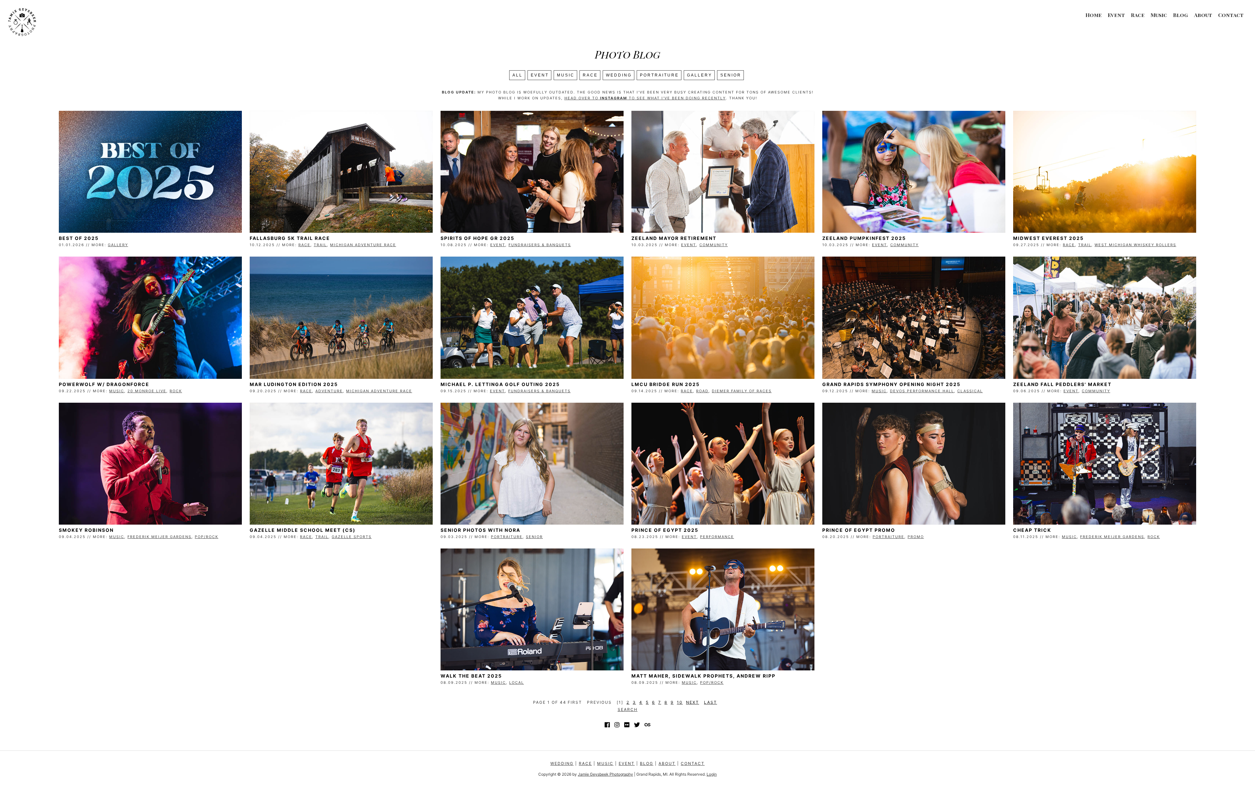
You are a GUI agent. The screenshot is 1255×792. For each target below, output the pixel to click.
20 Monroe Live (146, 391)
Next (692, 702)
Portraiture (659, 75)
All (517, 75)
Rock (176, 391)
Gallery (699, 75)
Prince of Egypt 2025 (664, 530)
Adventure (329, 391)
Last (710, 702)
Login (712, 774)
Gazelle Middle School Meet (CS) (303, 530)
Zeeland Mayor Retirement (673, 238)
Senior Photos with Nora (480, 530)
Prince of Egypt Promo (858, 530)
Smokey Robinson (86, 530)
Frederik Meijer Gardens (159, 536)
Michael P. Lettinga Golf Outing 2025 (500, 384)
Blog (1180, 14)
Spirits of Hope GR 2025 (477, 238)
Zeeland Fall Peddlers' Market (1062, 384)
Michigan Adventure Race (363, 245)
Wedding (619, 75)
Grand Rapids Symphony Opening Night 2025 (891, 384)
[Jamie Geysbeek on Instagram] (617, 725)
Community (713, 245)
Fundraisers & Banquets (540, 245)
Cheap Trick (1032, 530)
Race (1138, 14)
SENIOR (730, 75)
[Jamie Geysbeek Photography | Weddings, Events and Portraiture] (22, 21)
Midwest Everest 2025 (1048, 238)
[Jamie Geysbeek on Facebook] (607, 725)
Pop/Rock (206, 536)
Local (516, 682)
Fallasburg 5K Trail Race (290, 238)
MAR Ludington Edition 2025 (294, 384)
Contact (1231, 14)
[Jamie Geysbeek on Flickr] (627, 725)
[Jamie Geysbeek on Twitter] (637, 725)
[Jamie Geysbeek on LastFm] (647, 725)
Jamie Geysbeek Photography (605, 774)
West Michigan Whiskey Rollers (1135, 245)
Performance (717, 536)
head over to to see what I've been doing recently (645, 98)
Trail (320, 245)
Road (702, 391)
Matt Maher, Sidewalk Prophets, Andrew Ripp (703, 676)
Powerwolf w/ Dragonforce (104, 384)
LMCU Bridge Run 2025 (665, 384)
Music (1158, 14)
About (1203, 14)
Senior (534, 536)
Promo (916, 536)
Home (1093, 14)
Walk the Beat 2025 (471, 676)
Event (1116, 14)
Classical (970, 391)
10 (680, 702)
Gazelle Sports (352, 536)
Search (628, 709)
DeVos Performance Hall (922, 391)
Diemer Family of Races (742, 391)
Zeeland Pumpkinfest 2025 (864, 238)
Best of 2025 (79, 238)
